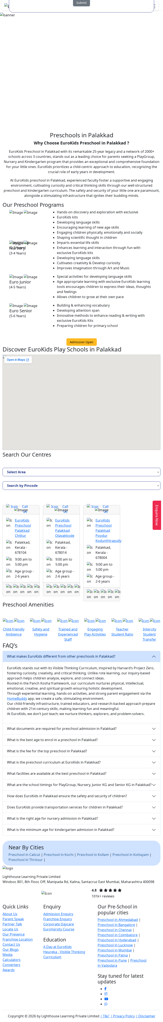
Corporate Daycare (58, 924)
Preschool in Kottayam (130, 854)
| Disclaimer (145, 1016)
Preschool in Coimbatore (118, 935)
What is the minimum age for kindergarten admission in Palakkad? (60, 829)
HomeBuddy (17, 698)
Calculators (12, 959)
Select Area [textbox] (16, 472)
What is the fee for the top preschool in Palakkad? (47, 751)
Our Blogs (11, 949)
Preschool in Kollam (93, 854)
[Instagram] (105, 993)
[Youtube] (106, 999)
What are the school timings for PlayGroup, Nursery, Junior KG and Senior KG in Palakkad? (79, 784)
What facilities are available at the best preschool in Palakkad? (56, 773)
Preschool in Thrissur (25, 859)
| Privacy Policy (122, 1016)
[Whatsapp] (105, 1004)
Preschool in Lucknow (115, 945)
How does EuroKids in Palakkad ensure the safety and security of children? (67, 796)
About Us (10, 914)
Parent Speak (13, 919)
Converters (11, 964)
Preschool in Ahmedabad (118, 919)
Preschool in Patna (113, 955)
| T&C (105, 1016)
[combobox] (81, 472)
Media (8, 954)
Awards (9, 970)
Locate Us (10, 929)
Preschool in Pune (112, 960)
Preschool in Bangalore (116, 924)
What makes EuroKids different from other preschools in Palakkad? (61, 656)
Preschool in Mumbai (115, 950)
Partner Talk (12, 924)
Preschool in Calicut (24, 854)
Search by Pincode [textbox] (22, 485)
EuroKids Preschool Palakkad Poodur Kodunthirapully (108, 530)
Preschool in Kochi (58, 854)
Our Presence (14, 934)
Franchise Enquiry (57, 919)
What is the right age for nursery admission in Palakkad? (52, 818)
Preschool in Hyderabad (117, 940)
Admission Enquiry (58, 914)
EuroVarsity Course (58, 929)
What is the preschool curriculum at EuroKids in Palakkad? (54, 762)
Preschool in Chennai (115, 930)
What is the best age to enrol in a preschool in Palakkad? (52, 739)
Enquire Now (157, 515)
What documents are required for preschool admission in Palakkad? (62, 728)
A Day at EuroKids (57, 946)
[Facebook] (105, 988)
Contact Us (11, 944)
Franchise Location (18, 939)
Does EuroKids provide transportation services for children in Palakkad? (65, 807)
